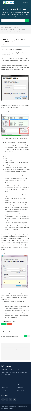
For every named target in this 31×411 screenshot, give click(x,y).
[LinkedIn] (10, 399)
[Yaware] (6, 366)
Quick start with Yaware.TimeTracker (11, 346)
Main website (4, 382)
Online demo (4, 390)
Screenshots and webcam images (10, 349)
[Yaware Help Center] (8, 2)
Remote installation (9, 44)
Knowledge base (20, 382)
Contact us (19, 384)
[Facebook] (3, 399)
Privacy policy (20, 387)
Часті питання (6, 358)
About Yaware (4, 384)
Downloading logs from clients (10, 336)
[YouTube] (14, 399)
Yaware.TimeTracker (7, 352)
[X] (6, 399)
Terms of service (20, 390)
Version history (4, 387)
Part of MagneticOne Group (7, 408)
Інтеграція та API (7, 355)
